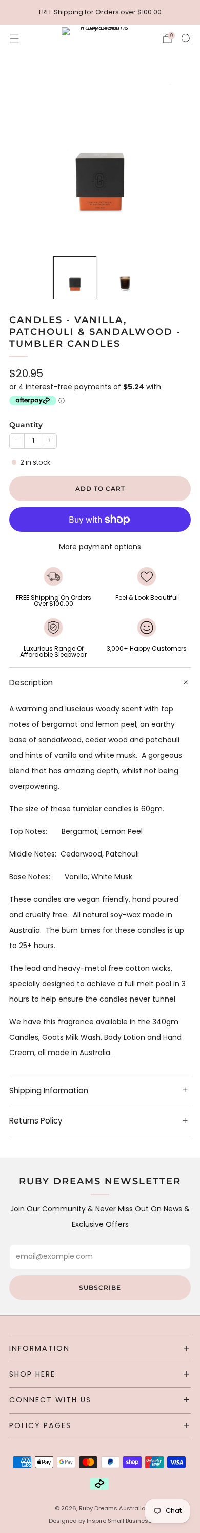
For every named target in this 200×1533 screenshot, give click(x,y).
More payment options (100, 547)
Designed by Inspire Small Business (100, 1521)
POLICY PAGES (40, 1425)
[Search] (186, 38)
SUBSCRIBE (100, 1287)
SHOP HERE (32, 1374)
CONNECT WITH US (50, 1400)
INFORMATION (39, 1348)
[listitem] (100, 12)
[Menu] (14, 38)
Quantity (26, 425)
